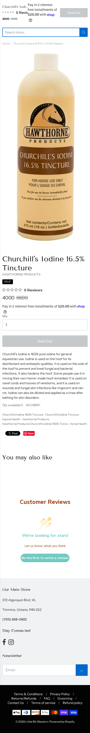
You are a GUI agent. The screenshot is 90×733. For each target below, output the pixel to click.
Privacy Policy (60, 694)
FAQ (47, 698)
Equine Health (11, 419)
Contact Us (16, 703)
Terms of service (43, 703)
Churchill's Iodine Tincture (62, 414)
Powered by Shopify (61, 721)
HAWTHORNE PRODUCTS (21, 274)
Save (31, 433)
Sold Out (45, 341)
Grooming (64, 698)
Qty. (5, 316)
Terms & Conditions (28, 694)
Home (5, 43)
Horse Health (78, 424)
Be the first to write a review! (45, 558)
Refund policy (72, 703)
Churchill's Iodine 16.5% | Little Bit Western (38, 43)
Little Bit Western (36, 721)
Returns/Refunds (23, 698)
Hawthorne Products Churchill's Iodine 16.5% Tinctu (35, 424)
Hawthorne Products (35, 419)
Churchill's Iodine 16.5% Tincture (22, 414)
